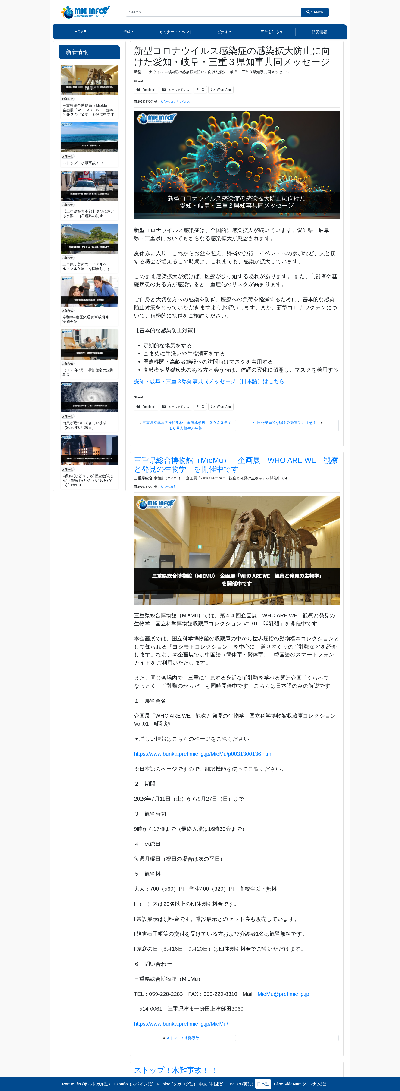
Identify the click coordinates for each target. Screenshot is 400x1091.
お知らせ (67, 98)
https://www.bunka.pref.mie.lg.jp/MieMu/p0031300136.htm (202, 754)
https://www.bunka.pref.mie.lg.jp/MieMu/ (181, 1024)
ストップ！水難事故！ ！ (83, 163)
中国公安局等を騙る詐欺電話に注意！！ (286, 423)
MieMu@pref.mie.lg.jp (283, 994)
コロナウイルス (180, 101)
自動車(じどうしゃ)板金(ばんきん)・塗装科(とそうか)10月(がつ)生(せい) (88, 480)
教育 (173, 486)
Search (316, 12)
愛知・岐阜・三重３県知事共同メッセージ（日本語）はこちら (209, 381)
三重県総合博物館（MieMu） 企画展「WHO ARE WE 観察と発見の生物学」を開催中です (88, 109)
